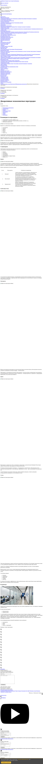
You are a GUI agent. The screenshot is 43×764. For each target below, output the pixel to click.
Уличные (31, 55)
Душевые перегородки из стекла (6, 28)
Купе (16, 26)
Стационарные (5, 108)
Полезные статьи (33, 690)
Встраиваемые (37, 54)
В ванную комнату (14, 55)
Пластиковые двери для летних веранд (12, 57)
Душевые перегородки (4, 27)
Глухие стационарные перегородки (7, 20)
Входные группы (3, 67)
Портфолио (2, 0)
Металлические (6, 49)
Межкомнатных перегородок (6, 71)
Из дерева (18, 32)
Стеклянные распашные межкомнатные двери (9, 66)
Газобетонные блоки (7, 110)
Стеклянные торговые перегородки (7, 22)
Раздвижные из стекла (22, 51)
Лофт (1, 41)
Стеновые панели (8, 691)
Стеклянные (34, 18)
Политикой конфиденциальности (6, 738)
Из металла (7, 43)
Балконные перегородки (5, 40)
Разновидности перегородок (8, 107)
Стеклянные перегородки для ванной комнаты (22, 28)
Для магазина (3, 24)
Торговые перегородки (4, 21)
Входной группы (3, 74)
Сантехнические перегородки (6, 33)
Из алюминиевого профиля (16, 18)
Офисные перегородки (4, 17)
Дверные (2, 31)
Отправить (2, 736)
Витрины (38, 690)
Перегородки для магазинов (5, 23)
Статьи (12, 0)
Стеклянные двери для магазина (6, 61)
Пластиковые (24, 18)
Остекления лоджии (4, 77)
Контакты (17, 0)
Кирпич (4, 109)
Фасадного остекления (4, 79)
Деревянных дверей (4, 76)
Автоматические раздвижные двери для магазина (9, 60)
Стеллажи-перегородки (18, 31)
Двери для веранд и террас (5, 56)
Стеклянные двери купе (5, 52)
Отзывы (6, 0)
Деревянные (8, 26)
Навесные (8, 51)
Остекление (23, 690)
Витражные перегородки (5, 36)
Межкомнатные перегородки (6, 25)
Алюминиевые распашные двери (6, 63)
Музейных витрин (4, 80)
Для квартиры (26, 31)
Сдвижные (19, 26)
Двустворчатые (3, 55)
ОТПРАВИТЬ (3, 684)
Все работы (2, 669)
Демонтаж (2, 69)
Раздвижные (29, 18)
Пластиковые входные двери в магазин (20, 61)
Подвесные (8, 55)
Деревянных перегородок (5, 73)
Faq (14, 0)
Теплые (32, 54)
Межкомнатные (7, 31)
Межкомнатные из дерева (21, 54)
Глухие (1, 49)
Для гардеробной (12, 32)
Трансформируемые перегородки (6, 37)
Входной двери (3, 75)
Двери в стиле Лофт (4, 44)
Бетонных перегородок (4, 70)
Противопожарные (18, 49)
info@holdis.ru (9, 13)
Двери (16, 690)
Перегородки (2, 16)
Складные (24, 26)
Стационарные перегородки (5, 19)
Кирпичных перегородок (5, 72)
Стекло (1, 83)
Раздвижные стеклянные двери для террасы (15, 58)
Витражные (29, 54)
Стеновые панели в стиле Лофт (6, 46)
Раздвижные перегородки (5, 30)
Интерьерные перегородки (5, 38)
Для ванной (6, 32)
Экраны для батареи (4, 68)
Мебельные (8, 18)
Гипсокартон (5, 111)
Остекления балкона (4, 78)
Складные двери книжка (31, 51)
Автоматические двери (4, 62)
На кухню (27, 55)
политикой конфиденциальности (23, 759)
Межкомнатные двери (4, 50)
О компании (2, 690)
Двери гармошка (3, 64)
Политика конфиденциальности (6, 689)
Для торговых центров (18, 22)
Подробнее (2, 88)
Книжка (2, 51)
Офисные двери (3, 48)
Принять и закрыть (6, 762)
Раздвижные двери (4, 47)
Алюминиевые (3, 18)
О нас (9, 0)
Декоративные (3, 26)
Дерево (4, 112)
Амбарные (2, 45)
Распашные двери (3, 65)
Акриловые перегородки (5, 39)
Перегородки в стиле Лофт (5, 42)
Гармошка (13, 26)
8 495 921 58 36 (3, 13)
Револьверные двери (4, 59)
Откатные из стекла (13, 51)
